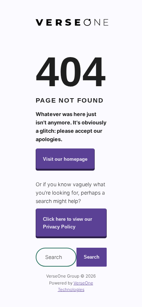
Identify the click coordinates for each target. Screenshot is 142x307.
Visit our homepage (65, 159)
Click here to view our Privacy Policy (67, 223)
